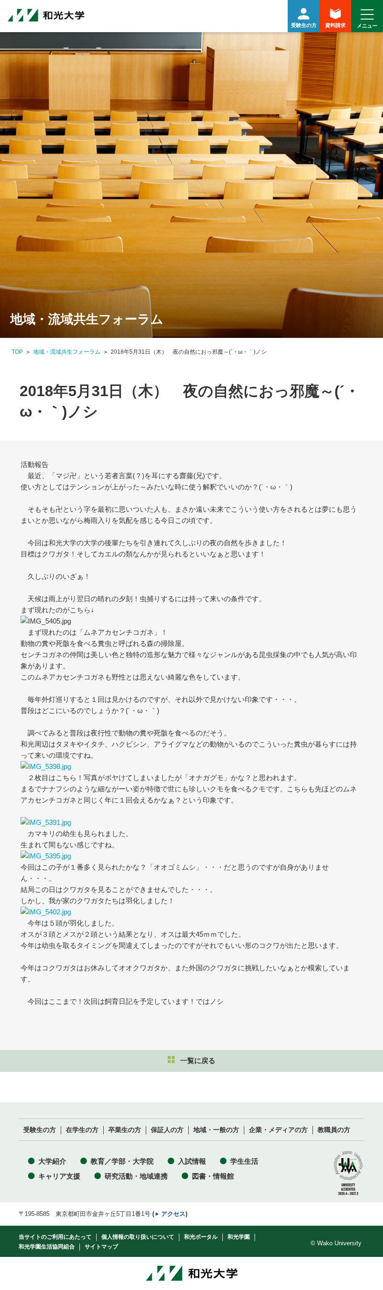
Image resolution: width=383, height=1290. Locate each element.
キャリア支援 (59, 1176)
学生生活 (244, 1161)
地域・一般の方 (216, 1129)
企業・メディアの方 (278, 1129)
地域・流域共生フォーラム (66, 352)
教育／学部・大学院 (122, 1161)
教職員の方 (334, 1129)
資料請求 (335, 25)
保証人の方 (167, 1129)
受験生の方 (304, 25)
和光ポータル (201, 1237)
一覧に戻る (197, 1060)
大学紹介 (52, 1161)
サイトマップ (101, 1246)
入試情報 (192, 1161)
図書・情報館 (213, 1176)
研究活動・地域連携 (136, 1176)
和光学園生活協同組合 (47, 1246)
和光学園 (238, 1237)
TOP (17, 352)
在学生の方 (82, 1129)
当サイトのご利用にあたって (55, 1237)
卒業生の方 (124, 1129)
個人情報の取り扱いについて (137, 1237)
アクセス (173, 1213)
